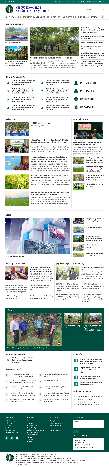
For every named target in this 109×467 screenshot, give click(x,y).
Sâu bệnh (89, 1)
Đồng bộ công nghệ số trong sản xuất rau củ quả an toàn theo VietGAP (40, 287)
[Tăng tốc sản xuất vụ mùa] (16, 34)
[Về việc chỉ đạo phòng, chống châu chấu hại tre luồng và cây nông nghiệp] (78, 177)
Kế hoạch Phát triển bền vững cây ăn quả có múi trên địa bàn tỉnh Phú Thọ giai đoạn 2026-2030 (92, 30)
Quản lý (7, 428)
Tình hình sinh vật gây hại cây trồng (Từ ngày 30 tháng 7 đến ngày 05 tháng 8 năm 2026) (57, 91)
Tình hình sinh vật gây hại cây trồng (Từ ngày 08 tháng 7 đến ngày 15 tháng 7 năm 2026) (23, 107)
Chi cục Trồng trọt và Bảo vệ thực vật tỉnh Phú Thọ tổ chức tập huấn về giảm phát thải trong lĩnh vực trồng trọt (49, 142)
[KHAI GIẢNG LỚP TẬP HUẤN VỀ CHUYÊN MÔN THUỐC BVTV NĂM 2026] (88, 131)
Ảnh (10, 311)
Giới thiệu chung (10, 421)
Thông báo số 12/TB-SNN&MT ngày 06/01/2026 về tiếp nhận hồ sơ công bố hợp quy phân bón (67, 297)
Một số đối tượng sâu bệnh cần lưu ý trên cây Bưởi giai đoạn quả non (31, 348)
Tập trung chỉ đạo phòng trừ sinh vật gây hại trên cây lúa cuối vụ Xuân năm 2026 (94, 169)
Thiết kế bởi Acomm (22, 464)
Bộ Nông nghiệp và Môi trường (85, 402)
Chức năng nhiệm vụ (11, 432)
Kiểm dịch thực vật (15, 264)
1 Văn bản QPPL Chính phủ (84, 399)
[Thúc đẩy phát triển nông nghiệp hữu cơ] (73, 318)
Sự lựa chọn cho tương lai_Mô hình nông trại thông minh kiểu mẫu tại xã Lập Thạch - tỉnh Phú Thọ (16, 63)
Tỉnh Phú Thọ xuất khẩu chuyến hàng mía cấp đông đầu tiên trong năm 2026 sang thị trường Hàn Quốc (92, 64)
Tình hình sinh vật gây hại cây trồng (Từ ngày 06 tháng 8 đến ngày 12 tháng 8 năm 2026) (23, 91)
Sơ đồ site (96, 1)
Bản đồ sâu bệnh (55, 430)
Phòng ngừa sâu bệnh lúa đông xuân (92, 42)
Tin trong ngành (14, 24)
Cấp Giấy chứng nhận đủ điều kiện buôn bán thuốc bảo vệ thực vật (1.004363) (23, 360)
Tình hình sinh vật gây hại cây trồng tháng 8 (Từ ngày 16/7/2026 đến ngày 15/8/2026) (58, 82)
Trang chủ (58, 1)
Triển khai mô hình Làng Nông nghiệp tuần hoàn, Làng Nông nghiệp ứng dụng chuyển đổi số (22, 395)
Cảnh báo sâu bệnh (56, 423)
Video (8, 215)
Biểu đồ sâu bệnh (55, 428)
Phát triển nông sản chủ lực (40, 123)
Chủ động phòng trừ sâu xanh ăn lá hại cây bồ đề (51, 58)
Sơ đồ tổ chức (9, 423)
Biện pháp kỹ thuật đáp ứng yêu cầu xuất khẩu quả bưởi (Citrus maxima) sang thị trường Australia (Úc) (92, 55)
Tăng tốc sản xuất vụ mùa (13, 42)
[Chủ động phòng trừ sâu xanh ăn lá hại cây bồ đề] (54, 41)
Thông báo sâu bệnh (16, 77)
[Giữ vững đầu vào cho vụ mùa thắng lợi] (78, 247)
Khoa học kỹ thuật (33, 432)
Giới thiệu (77, 1)
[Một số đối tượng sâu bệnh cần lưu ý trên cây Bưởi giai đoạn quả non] (34, 329)
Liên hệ (102, 1)
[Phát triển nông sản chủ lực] (17, 129)
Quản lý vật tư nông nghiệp (71, 264)
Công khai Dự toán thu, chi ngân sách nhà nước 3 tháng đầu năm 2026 (90, 370)
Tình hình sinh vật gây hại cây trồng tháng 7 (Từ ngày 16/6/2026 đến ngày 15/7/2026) (58, 107)
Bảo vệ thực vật (82, 119)
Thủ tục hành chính (67, 1)
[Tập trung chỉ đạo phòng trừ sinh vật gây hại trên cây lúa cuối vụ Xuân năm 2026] (78, 169)
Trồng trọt (12, 119)
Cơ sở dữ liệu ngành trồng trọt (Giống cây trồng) (88, 405)
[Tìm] (103, 9)
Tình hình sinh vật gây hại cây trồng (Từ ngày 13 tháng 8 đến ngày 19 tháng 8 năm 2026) (23, 82)
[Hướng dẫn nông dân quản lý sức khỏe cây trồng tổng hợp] (78, 221)
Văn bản (83, 1)
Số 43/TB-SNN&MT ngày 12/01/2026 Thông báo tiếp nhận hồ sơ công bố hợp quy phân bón (92, 286)
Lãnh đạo (8, 425)
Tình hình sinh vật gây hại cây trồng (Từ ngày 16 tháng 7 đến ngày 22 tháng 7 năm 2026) (57, 99)
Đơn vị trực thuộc (10, 430)
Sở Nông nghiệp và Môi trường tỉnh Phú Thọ (89, 396)
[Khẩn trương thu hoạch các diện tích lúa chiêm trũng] (78, 256)
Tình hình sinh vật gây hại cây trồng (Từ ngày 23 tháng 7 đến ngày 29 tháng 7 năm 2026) (23, 99)
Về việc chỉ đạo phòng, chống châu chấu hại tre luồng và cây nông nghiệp (95, 178)
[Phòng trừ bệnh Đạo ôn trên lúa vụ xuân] (78, 186)
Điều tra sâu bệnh (55, 425)
